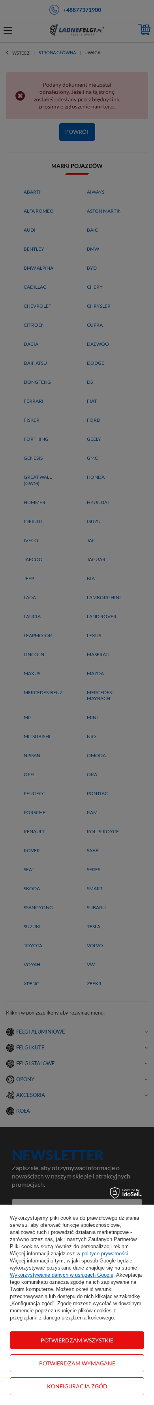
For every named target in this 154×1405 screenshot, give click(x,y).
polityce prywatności (105, 1254)
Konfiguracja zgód (77, 1386)
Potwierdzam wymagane (77, 1363)
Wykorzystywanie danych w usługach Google (61, 1275)
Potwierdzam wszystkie (77, 1340)
